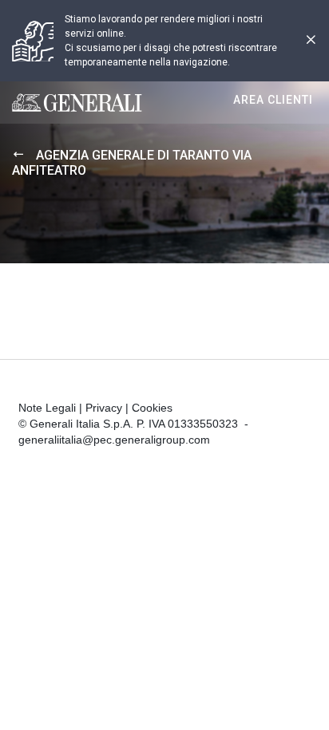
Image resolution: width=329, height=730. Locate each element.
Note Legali (47, 407)
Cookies (152, 407)
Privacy (103, 407)
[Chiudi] (310, 41)
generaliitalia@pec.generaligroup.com (114, 439)
